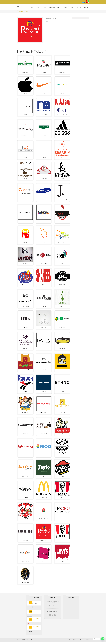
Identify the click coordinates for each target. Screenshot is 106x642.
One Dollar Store (62, 370)
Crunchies (25, 433)
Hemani (62, 306)
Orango (44, 242)
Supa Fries (25, 242)
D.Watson (44, 157)
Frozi (44, 455)
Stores (45, 7)
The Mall (87, 639)
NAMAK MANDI (25, 306)
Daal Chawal (44, 263)
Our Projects (79, 7)
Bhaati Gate (62, 412)
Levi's (62, 561)
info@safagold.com (53, 609)
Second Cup (62, 72)
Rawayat (62, 455)
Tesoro (62, 518)
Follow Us (30, 615)
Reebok (25, 391)
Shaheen (44, 284)
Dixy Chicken (25, 284)
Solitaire (25, 348)
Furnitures (58, 7)
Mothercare (44, 114)
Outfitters (25, 327)
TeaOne (25, 178)
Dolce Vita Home (44, 370)
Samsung (44, 199)
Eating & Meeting (52, 7)
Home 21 (25, 157)
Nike (44, 93)
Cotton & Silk (44, 136)
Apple (25, 93)
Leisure (65, 7)
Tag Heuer (43, 72)
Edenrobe (25, 497)
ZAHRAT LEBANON (43, 518)
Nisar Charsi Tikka (25, 370)
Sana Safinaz (25, 221)
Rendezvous (44, 178)
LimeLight (62, 93)
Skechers (44, 391)
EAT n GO (25, 455)
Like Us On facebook (34, 609)
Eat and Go (25, 263)
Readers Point (43, 540)
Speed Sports (25, 561)
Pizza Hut (62, 476)
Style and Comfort (62, 242)
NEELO (43, 561)
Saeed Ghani (25, 72)
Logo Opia (43, 327)
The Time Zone (25, 582)
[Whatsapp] (102, 638)
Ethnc (62, 391)
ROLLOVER (43, 306)
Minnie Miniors (43, 412)
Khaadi (25, 114)
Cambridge (25, 540)
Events (72, 7)
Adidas (62, 136)
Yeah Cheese (62, 348)
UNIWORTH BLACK (25, 136)
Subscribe (30, 623)
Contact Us (86, 7)
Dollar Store (62, 327)
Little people (25, 412)
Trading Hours (81, 639)
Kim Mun (62, 157)
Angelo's (25, 199)
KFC (62, 497)
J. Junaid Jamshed (62, 199)
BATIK (43, 348)
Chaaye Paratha (43, 433)
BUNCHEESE (62, 284)
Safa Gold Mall (36, 602)
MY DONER (25, 518)
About (38, 7)
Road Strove (25, 476)
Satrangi (44, 221)
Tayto (43, 476)
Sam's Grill (62, 221)
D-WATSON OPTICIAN (62, 114)
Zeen (62, 263)
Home (32, 7)
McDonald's (44, 497)
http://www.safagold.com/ (53, 611)
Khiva (62, 178)
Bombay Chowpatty (62, 433)
